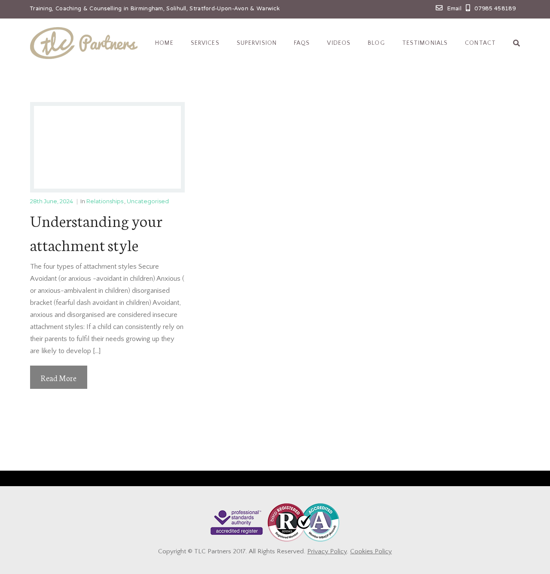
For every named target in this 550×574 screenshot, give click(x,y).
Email (454, 9)
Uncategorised (148, 201)
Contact (480, 43)
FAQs (302, 43)
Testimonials (425, 43)
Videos (339, 43)
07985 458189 (495, 9)
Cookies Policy (371, 551)
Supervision (257, 43)
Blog (376, 43)
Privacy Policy (327, 551)
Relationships (104, 201)
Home (164, 43)
